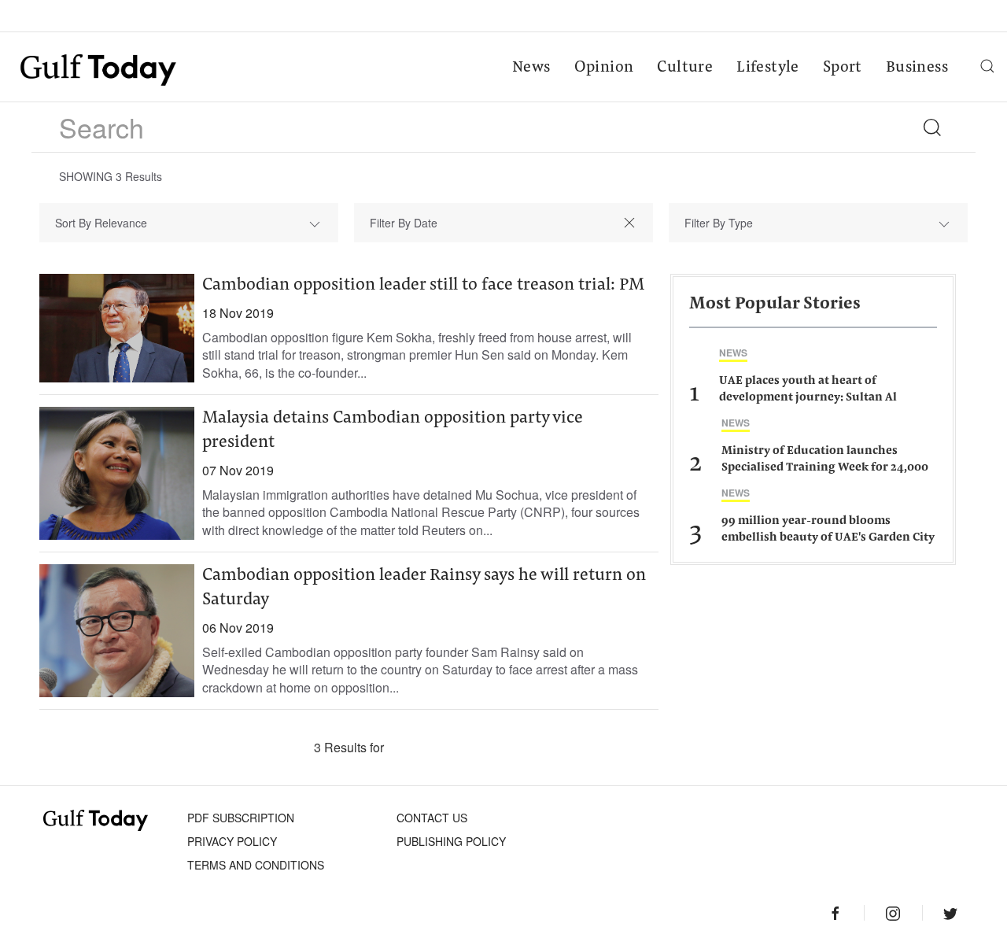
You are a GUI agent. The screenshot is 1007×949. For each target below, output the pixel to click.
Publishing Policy (451, 841)
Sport (842, 68)
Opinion (604, 68)
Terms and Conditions (255, 865)
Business (917, 68)
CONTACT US (432, 817)
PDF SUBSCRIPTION (240, 817)
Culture (685, 68)
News (531, 68)
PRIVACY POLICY (232, 841)
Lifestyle (767, 68)
